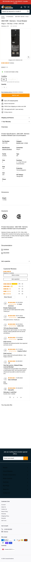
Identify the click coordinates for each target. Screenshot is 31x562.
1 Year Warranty (6, 121)
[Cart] (25, 7)
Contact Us (4, 509)
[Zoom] (28, 57)
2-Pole (26, 143)
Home (2, 16)
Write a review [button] (15, 275)
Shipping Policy (5, 516)
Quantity (3, 84)
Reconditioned (12, 80)
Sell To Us (3, 520)
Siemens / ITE (5, 26)
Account (3, 504)
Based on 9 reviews (8, 273)
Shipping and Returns (7, 117)
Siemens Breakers (7, 149)
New (4, 79)
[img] (12, 302)
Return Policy (4, 511)
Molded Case (19, 143)
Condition (4, 76)
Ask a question (5, 261)
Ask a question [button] (16, 279)
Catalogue (6, 249)
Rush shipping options (6, 92)
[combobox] (15, 11)
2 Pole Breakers (9, 16)
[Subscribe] (25, 458)
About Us (3, 507)
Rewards (3, 518)
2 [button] (13, 397)
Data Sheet (6, 252)
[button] (5, 63)
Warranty (3, 513)
